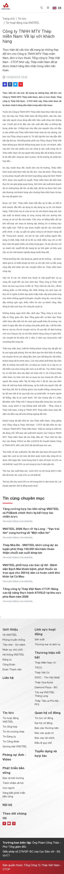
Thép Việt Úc (42, 672)
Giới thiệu (10, 629)
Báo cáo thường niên (47, 728)
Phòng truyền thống (14, 639)
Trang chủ (9, 18)
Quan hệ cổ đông (48, 713)
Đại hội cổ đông (43, 723)
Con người (9, 788)
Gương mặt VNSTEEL (15, 746)
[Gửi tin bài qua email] (20, 84)
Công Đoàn (9, 664)
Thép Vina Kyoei (44, 682)
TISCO (38, 667)
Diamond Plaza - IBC (46, 687)
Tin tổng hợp (10, 726)
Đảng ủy (7, 659)
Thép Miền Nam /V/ (45, 662)
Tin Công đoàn (11, 741)
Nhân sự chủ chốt (13, 649)
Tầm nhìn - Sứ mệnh (14, 644)
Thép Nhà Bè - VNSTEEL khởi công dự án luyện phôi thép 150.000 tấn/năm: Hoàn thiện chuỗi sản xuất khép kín (30, 548)
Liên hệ (8, 678)
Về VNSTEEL (10, 634)
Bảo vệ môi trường (13, 778)
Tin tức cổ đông (44, 718)
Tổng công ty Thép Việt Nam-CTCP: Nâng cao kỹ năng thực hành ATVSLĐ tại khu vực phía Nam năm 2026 (32, 592)
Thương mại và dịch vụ (47, 644)
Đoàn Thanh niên (12, 669)
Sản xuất (40, 639)
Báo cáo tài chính (44, 738)
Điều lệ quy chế (43, 743)
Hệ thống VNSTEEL (13, 654)
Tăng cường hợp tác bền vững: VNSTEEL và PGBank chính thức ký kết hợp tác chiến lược (31, 512)
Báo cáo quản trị (44, 733)
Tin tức (22, 18)
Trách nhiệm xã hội (13, 783)
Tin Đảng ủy (9, 736)
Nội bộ (7, 805)
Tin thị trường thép (13, 731)
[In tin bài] (5, 84)
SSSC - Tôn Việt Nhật (47, 677)
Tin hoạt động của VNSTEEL (22, 22)
